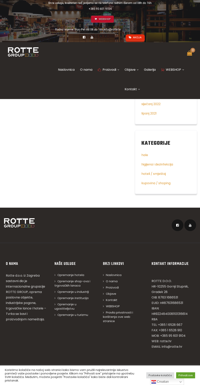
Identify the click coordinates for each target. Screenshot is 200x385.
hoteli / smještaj (153, 174)
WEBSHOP (173, 69)
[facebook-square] (84, 37)
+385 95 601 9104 (100, 9)
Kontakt (131, 89)
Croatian (162, 381)
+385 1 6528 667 (170, 324)
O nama (86, 69)
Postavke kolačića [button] (160, 375)
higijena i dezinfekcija (157, 164)
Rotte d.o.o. (14, 275)
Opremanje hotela (70, 275)
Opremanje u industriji (73, 292)
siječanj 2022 (151, 104)
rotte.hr (166, 341)
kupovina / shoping (156, 183)
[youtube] (92, 37)
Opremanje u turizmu (72, 315)
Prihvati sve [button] (186, 375)
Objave (130, 69)
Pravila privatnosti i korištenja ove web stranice (118, 316)
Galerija (150, 69)
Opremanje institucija (72, 298)
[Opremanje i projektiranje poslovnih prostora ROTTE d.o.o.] (23, 51)
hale (144, 155)
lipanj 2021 (149, 113)
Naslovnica (66, 69)
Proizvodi (109, 69)
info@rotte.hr (112, 29)
